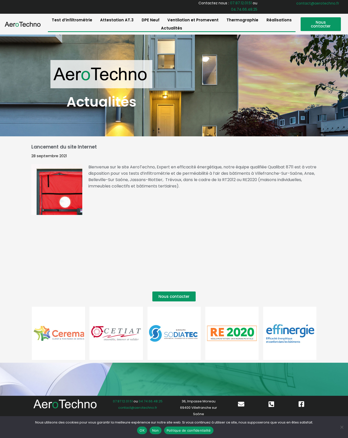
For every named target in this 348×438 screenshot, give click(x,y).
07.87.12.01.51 (241, 3)
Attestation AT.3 (116, 20)
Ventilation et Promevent (193, 20)
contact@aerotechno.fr (317, 3)
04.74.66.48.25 (244, 9)
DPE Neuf (150, 20)
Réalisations (279, 20)
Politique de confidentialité (189, 430)
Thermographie (242, 20)
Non (155, 430)
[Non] (341, 427)
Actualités (171, 28)
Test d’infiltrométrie (72, 20)
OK (142, 430)
